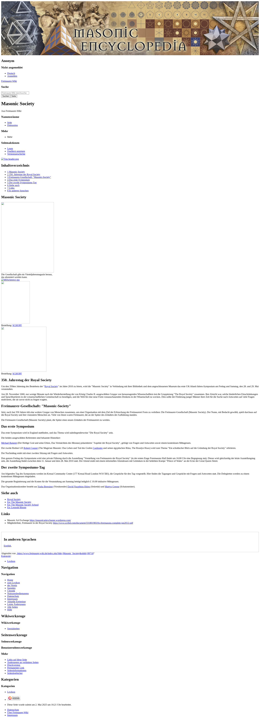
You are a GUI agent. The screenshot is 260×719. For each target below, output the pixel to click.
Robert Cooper (31, 448)
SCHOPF (17, 325)
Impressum (12, 715)
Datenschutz (13, 709)
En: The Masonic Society (19, 502)
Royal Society (51, 386)
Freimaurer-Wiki (9, 81)
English (7, 545)
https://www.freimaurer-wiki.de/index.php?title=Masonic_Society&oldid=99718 (55, 553)
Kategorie (6, 556)
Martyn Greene (112, 486)
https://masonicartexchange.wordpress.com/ (50, 520)
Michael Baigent (9, 443)
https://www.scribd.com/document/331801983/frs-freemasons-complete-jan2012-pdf (93, 523)
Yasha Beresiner (45, 486)
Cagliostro (98, 448)
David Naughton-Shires (79, 486)
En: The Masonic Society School (23, 504)
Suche (5, 86)
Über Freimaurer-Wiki (17, 712)
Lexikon (11, 561)
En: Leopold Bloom (16, 507)
